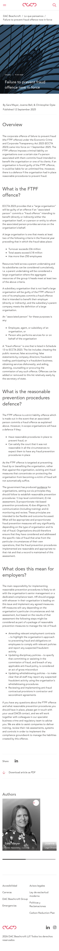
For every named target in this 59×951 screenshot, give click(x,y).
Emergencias (9, 906)
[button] (54, 5)
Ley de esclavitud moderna (38, 894)
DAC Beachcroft (12, 16)
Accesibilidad (9, 886)
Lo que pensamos (33, 16)
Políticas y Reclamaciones (37, 904)
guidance (42, 487)
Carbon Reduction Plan (42, 913)
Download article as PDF (22, 772)
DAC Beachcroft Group (15, 899)
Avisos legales (37, 886)
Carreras (7, 892)
